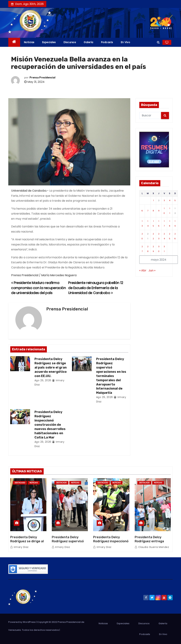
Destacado (20, 482)
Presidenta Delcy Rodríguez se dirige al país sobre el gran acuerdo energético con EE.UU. (50, 367)
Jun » (151, 270)
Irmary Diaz (21, 547)
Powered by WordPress (22, 622)
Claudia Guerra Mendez (153, 547)
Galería (88, 42)
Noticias (29, 42)
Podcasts (107, 42)
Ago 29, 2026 (42, 380)
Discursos (70, 42)
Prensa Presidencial (42, 77)
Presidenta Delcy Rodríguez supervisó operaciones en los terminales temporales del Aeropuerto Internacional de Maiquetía (111, 376)
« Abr (142, 270)
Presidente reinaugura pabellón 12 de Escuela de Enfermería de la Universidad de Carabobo (95, 287)
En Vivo (125, 42)
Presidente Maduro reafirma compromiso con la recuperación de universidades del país (38, 287)
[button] (158, 42)
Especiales (49, 42)
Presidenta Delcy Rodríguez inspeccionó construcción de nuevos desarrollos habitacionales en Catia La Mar (50, 424)
